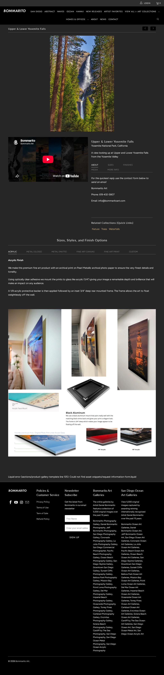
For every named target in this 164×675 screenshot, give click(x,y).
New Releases (94, 11)
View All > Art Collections (140, 11)
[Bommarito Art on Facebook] (10, 502)
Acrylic (12, 251)
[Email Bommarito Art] (27, 502)
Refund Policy (43, 519)
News (103, 19)
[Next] (153, 29)
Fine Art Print (111, 251)
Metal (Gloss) (34, 251)
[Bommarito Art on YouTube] (16, 502)
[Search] (158, 19)
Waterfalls (114, 229)
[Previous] (145, 29)
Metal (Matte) (59, 251)
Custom (133, 251)
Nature (95, 229)
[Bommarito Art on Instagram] (21, 502)
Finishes (128, 165)
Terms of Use (43, 507)
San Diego (36, 11)
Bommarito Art (22, 661)
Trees (104, 229)
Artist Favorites (113, 11)
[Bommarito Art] (14, 10)
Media (94, 169)
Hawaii (80, 11)
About (94, 19)
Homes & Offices (75, 19)
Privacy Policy (43, 502)
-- (159, 11)
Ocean (70, 11)
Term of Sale (42, 513)
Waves (60, 11)
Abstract (50, 11)
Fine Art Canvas (85, 251)
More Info (113, 169)
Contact (113, 19)
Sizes (111, 165)
